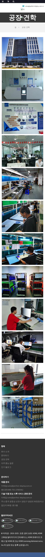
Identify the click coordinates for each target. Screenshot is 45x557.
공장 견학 (26, 27)
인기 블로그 (6, 467)
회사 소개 (5, 451)
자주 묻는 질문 (7, 463)
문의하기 (5, 455)
